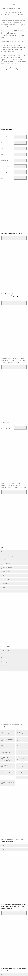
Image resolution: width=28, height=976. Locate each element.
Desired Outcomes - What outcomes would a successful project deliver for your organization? (13, 486)
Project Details (6, 422)
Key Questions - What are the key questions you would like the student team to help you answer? (14, 360)
